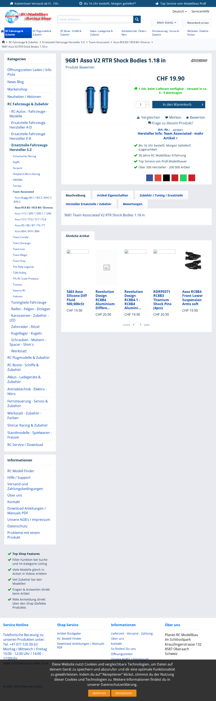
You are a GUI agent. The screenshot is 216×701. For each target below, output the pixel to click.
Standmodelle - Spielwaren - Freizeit (29, 435)
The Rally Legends (23, 267)
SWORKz (17, 180)
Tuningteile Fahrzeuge (28, 302)
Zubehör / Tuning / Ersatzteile (161, 195)
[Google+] (158, 177)
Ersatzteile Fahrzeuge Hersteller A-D (27, 125)
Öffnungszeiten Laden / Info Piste (29, 72)
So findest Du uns (123, 649)
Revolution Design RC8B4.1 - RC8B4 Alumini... (133, 300)
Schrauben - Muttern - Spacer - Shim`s (27, 342)
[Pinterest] (174, 177)
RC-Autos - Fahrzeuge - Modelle (28, 113)
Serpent (17, 168)
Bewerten (197, 117)
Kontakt (13, 501)
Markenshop (17, 89)
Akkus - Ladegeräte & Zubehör (101, 32)
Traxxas (17, 284)
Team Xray (19, 261)
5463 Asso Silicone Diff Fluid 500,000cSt (77, 298)
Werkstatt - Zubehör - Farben (198, 32)
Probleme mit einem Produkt (23, 535)
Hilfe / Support (19, 477)
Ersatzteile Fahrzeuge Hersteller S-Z (63, 42)
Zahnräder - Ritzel (24, 326)
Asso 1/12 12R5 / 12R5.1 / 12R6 (32, 213)
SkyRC (16, 162)
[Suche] (137, 19)
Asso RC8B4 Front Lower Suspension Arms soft (192, 298)
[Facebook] (149, 177)
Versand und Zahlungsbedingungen (25, 486)
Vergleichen (150, 117)
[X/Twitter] (166, 177)
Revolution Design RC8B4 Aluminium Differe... (105, 300)
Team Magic (19, 255)
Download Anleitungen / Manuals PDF (26, 510)
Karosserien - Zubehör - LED (29, 317)
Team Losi (18, 249)
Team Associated (99, 42)
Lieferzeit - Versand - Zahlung (132, 633)
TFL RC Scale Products (25, 278)
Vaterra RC (19, 290)
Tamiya (17, 186)
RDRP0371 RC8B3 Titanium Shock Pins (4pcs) (162, 300)
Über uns (14, 495)
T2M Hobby (19, 272)
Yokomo (17, 296)
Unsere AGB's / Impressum (28, 519)
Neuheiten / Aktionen (24, 96)
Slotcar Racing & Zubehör (27, 425)
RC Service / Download (25, 444)
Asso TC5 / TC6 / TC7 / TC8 (30, 219)
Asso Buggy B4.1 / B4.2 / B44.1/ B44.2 (33, 199)
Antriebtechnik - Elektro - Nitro (134, 32)
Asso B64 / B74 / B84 (26, 231)
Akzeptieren (123, 693)
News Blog (15, 82)
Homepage (3, 42)
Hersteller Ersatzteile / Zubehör (88, 204)
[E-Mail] (191, 177)
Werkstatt (18, 351)
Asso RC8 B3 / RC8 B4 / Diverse (131, 42)
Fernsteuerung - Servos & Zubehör (165, 32)
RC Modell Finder (20, 471)
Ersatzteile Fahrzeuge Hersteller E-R (27, 136)
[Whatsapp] (183, 177)
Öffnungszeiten (122, 654)
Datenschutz (17, 526)
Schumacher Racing (24, 156)
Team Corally (20, 237)
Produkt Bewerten (80, 67)
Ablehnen (99, 693)
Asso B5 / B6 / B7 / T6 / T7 (29, 225)
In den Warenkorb (177, 104)
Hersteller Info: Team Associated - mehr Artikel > (170, 135)
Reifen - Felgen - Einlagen (30, 309)
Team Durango (21, 243)
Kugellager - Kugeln (26, 333)
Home (2, 31)
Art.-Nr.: (164, 130)
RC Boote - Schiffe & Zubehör (70, 32)
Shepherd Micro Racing (26, 174)
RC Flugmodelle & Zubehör (42, 32)
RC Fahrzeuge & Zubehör (14, 32)
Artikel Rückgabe (69, 633)
